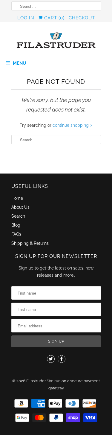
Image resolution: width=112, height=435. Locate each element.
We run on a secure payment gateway (73, 384)
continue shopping (71, 125)
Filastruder (36, 381)
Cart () (54, 18)
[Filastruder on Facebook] (61, 359)
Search (18, 216)
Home (17, 198)
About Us (20, 207)
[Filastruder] (56, 40)
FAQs (16, 234)
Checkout (82, 18)
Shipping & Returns (30, 243)
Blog (15, 225)
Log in (25, 18)
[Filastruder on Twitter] (51, 359)
